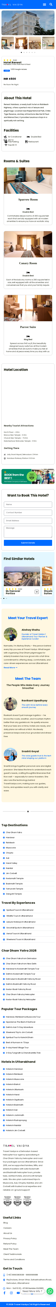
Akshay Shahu (31, 630)
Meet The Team (11, 1249)
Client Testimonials (12, 1254)
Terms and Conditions (14, 1259)
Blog (5, 1222)
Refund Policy (9, 1243)
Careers (7, 1228)
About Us (7, 1233)
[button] (44, 4)
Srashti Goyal (30, 751)
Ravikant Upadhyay (34, 700)
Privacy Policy (10, 1238)
